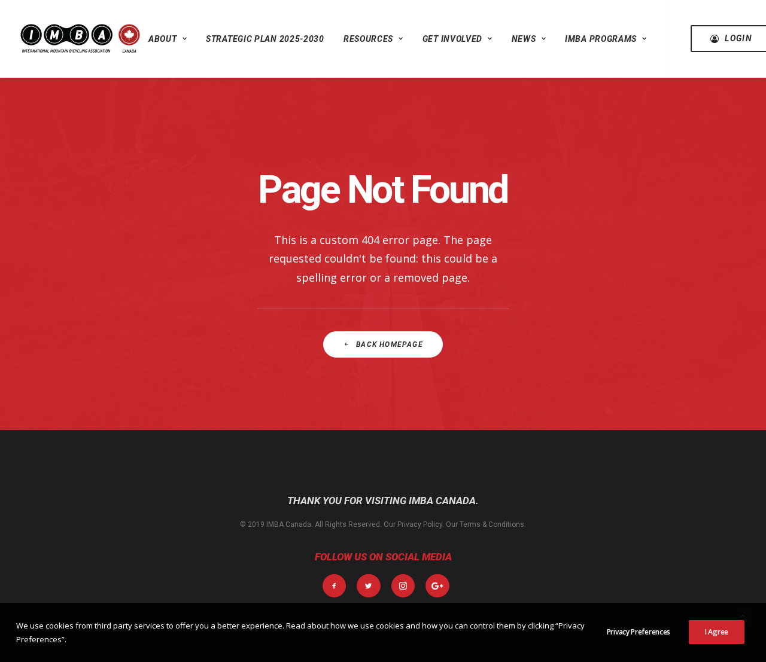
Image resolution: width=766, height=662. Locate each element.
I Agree (716, 632)
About (162, 39)
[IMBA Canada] (80, 38)
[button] (334, 586)
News (524, 39)
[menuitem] (167, 38)
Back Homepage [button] (389, 344)
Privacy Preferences (638, 632)
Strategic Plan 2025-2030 (265, 39)
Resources (368, 39)
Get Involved (452, 39)
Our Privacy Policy (413, 524)
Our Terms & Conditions (485, 524)
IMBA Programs (601, 39)
